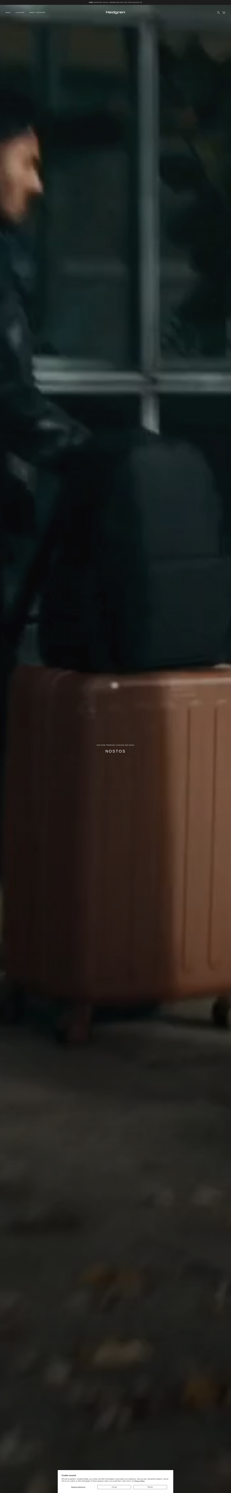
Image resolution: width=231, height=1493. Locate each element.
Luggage (20, 12)
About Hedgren (37, 12)
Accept (114, 1487)
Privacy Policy (140, 1481)
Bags (8, 12)
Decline (150, 1487)
